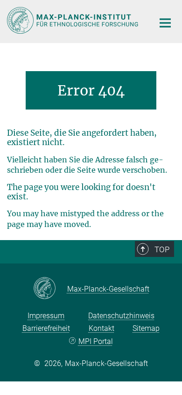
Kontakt (101, 328)
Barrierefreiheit (46, 328)
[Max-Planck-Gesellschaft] (50, 289)
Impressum (46, 315)
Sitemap (146, 328)
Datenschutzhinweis (121, 315)
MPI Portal (95, 341)
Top (161, 249)
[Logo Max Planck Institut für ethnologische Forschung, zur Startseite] (73, 20)
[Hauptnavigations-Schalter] (165, 23)
